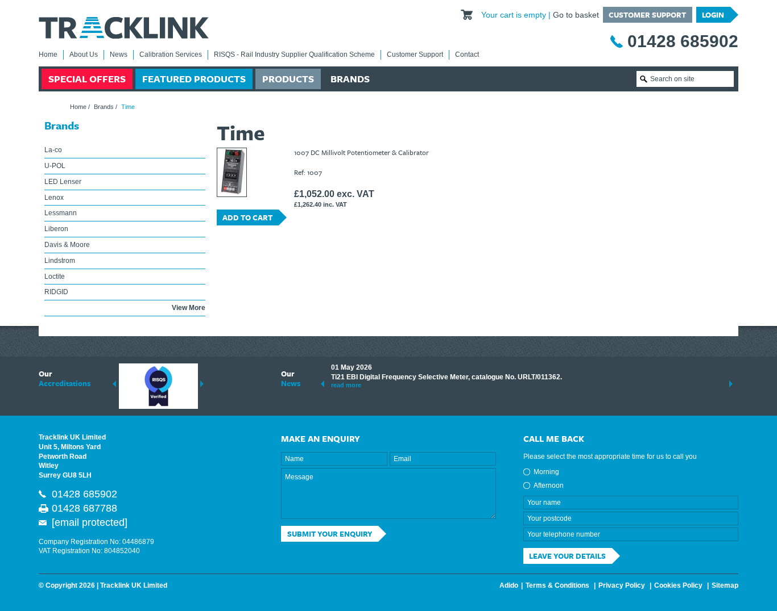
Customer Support (647, 14)
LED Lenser (62, 182)
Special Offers (87, 79)
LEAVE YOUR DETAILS (567, 556)
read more (346, 385)
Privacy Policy (621, 585)
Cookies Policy (678, 585)
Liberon (56, 229)
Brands (350, 79)
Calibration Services (170, 54)
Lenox (54, 198)
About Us (83, 54)
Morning (546, 471)
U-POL (54, 166)
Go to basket (576, 14)
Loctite (54, 277)
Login (713, 14)
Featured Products (194, 79)
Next (202, 383)
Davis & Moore (67, 245)
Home (48, 54)
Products (288, 79)
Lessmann (60, 213)
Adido (508, 585)
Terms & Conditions (557, 585)
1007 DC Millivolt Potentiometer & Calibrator (361, 152)
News (118, 54)
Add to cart (247, 217)
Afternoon (549, 485)
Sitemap (725, 585)
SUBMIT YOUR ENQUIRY (330, 533)
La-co (53, 150)
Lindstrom (59, 261)
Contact (467, 54)
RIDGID (56, 292)
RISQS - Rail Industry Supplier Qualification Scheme (294, 54)
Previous (114, 383)
